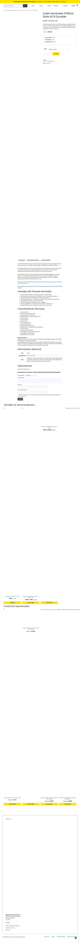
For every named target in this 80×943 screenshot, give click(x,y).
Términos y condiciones (72, 936)
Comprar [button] (12, 602)
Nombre (20, 385)
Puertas (41, 5)
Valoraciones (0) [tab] (45, 260)
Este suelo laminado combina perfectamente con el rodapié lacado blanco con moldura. (39, 282)
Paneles (49, 5)
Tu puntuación (21, 375)
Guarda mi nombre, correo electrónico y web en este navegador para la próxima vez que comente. (40, 395)
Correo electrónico (23, 390)
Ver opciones (31, 602)
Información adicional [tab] (33, 260)
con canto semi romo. (23, 283)
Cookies (53, 936)
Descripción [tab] (22, 260)
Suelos (33, 5)
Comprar (56, 53)
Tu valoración (21, 377)
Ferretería (56, 5)
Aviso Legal (46, 936)
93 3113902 (8, 922)
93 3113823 (8, 919)
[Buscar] (25, 5)
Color (45, 49)
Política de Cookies (61, 936)
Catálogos (65, 5)
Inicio (5, 10)
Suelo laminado (14, 10)
